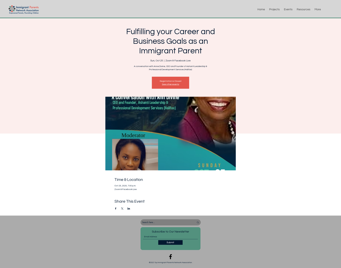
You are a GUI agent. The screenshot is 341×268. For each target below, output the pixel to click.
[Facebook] (170, 256)
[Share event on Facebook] (115, 208)
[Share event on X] (122, 208)
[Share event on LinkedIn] (128, 208)
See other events (170, 84)
